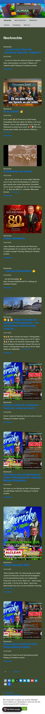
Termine (6, 25)
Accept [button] (23, 708)
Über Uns (27, 25)
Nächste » (17, 672)
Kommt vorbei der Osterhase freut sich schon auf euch (21, 406)
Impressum (9, 693)
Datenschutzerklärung (13, 695)
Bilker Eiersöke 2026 (16, 565)
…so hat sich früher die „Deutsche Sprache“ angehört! (22, 50)
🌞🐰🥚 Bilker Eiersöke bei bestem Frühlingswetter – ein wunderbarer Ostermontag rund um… (21, 324)
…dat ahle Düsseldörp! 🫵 (19, 271)
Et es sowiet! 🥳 (13, 111)
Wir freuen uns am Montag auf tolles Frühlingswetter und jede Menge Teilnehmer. (22, 477)
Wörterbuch (33, 20)
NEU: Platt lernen (20, 20)
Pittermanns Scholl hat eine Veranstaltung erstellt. (20, 645)
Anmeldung (16, 25)
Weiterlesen (7, 69)
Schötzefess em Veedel (17, 171)
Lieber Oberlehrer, (14, 238)
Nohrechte (7, 20)
